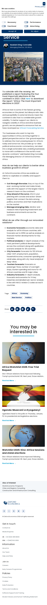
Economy (24, 293)
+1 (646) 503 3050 (12, 540)
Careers (5, 565)
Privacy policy (40, 7)
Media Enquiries (8, 532)
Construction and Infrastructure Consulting (19, 490)
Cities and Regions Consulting (13, 488)
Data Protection (7, 585)
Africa (14, 293)
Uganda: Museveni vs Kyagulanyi (21, 409)
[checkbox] (4, 22)
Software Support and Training (13, 593)
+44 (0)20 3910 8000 (12, 537)
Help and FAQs (7, 556)
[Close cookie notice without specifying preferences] (44, 3)
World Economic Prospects (12, 486)
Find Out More (9, 380)
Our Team (6, 552)
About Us (5, 548)
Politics (28, 298)
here (28, 98)
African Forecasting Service (32, 128)
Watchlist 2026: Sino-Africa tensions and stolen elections (23, 451)
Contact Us (6, 528)
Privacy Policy (7, 577)
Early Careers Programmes (12, 569)
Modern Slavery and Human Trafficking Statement (19, 597)
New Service (17, 298)
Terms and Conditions (10, 589)
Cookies (5, 581)
